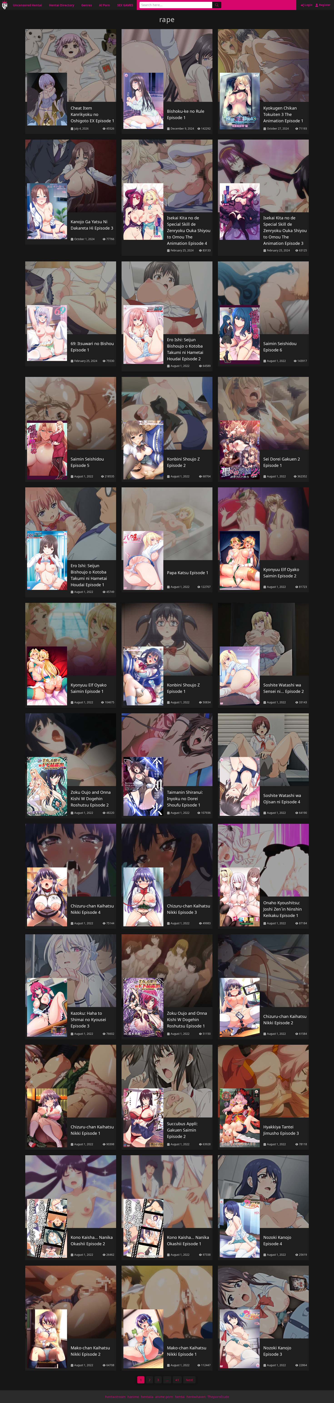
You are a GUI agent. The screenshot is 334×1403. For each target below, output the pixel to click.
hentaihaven (196, 1397)
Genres (86, 5)
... (167, 1380)
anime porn (164, 1397)
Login (308, 5)
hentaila (147, 1397)
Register (324, 5)
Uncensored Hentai (27, 5)
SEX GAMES (125, 5)
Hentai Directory (61, 5)
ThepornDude (218, 1397)
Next (189, 1380)
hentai (180, 1397)
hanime (133, 1397)
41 (177, 1380)
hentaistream (115, 1397)
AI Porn (104, 5)
